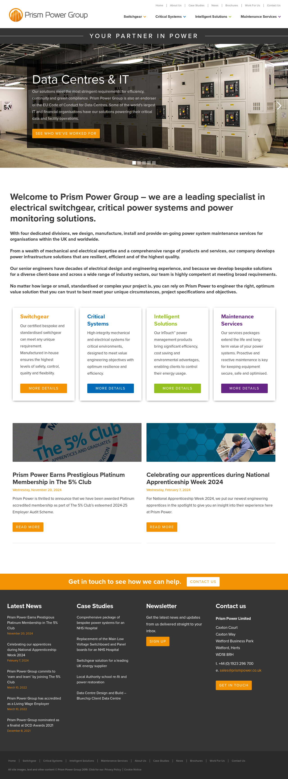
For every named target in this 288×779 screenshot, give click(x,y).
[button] (135, 16)
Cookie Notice (133, 769)
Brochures (231, 5)
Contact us (203, 582)
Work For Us (252, 5)
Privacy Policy (113, 769)
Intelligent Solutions (82, 760)
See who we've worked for (66, 133)
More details (43, 388)
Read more (28, 527)
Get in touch (233, 685)
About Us (176, 5)
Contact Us (274, 5)
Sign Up (158, 641)
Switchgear (29, 760)
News (215, 5)
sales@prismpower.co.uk (240, 670)
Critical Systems (53, 760)
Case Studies (197, 5)
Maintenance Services (114, 760)
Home (159, 5)
